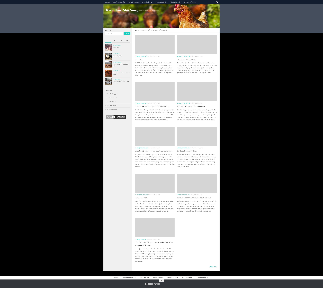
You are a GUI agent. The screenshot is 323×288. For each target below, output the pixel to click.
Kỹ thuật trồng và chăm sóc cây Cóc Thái (194, 198)
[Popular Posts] (114, 41)
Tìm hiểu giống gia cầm (118, 2)
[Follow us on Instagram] (152, 284)
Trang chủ (107, 2)
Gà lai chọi (116, 47)
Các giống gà (117, 45)
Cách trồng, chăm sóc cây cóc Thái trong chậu (153, 151)
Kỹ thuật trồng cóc (141, 56)
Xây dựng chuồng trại (189, 2)
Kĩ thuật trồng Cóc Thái (187, 151)
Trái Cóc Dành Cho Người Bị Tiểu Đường (152, 106)
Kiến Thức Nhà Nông (121, 10)
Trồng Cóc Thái (141, 198)
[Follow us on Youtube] (149, 284)
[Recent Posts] (108, 41)
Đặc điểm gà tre (117, 55)
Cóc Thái (138, 59)
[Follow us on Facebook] (146, 284)
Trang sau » (213, 266)
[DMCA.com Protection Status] (115, 118)
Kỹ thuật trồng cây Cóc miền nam (191, 106)
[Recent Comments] (121, 41)
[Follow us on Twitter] (155, 284)
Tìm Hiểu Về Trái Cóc (186, 59)
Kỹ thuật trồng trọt (147, 2)
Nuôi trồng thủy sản (161, 2)
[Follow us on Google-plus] (158, 284)
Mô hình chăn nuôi (175, 2)
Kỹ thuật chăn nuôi (134, 2)
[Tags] (127, 41)
